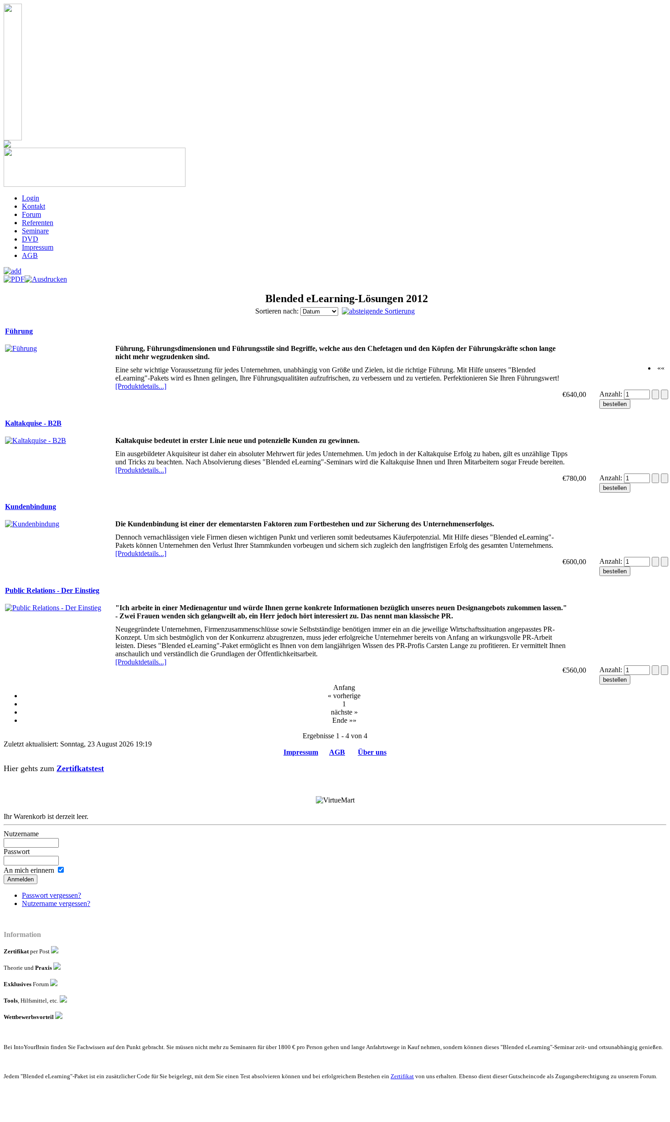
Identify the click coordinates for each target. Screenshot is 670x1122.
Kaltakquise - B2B (33, 423)
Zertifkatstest (80, 768)
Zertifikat (402, 1076)
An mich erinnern (29, 870)
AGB (337, 752)
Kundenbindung (30, 506)
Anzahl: (611, 394)
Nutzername (21, 834)
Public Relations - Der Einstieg (52, 590)
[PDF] (14, 277)
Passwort (17, 851)
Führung (19, 331)
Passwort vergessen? (51, 895)
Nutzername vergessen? (56, 903)
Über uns (372, 752)
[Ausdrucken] (46, 277)
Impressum (300, 752)
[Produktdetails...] (140, 386)
